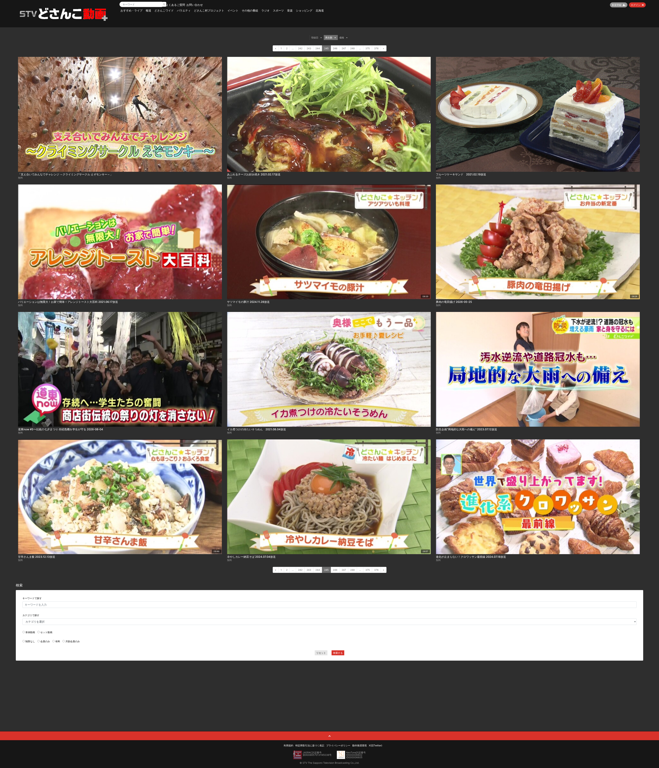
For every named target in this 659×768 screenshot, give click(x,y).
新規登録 (616, 4)
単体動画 (30, 632)
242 (300, 48)
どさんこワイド (164, 10)
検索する (338, 652)
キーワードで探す (32, 598)
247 (344, 48)
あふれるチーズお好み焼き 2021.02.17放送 (253, 174)
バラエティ (184, 10)
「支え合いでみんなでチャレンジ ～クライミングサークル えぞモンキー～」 (65, 174)
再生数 (328, 37)
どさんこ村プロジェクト (209, 10)
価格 (341, 37)
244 (317, 48)
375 (367, 48)
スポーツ (278, 10)
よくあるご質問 (175, 5)
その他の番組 (250, 10)
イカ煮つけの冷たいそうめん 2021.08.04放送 (256, 429)
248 (352, 48)
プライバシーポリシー (338, 745)
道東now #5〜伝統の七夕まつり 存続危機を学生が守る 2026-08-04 (60, 429)
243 (309, 48)
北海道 (320, 10)
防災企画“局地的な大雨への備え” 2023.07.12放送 (466, 429)
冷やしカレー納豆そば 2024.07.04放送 (251, 556)
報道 (148, 10)
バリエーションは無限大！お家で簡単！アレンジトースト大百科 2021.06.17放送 (68, 302)
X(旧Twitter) (375, 745)
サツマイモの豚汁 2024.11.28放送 (248, 302)
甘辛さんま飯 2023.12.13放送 (36, 556)
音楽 (290, 10)
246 (335, 48)
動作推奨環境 (359, 745)
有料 (57, 641)
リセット (321, 652)
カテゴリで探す (30, 615)
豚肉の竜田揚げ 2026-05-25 (454, 302)
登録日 (314, 37)
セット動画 (46, 632)
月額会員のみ (72, 641)
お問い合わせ (194, 5)
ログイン (635, 4)
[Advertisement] (329, 688)
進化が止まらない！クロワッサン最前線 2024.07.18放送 (471, 556)
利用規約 (288, 745)
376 (376, 48)
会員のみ (45, 641)
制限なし (30, 641)
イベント (232, 10)
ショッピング (304, 10)
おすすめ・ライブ (131, 10)
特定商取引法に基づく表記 (309, 745)
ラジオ (265, 10)
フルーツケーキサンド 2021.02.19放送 (461, 174)
